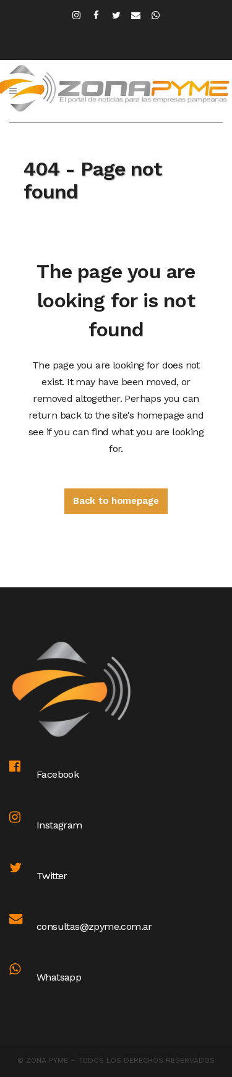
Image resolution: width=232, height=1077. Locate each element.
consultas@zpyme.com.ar (94, 926)
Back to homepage (115, 500)
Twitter (52, 876)
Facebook (58, 774)
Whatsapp (59, 977)
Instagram (59, 825)
